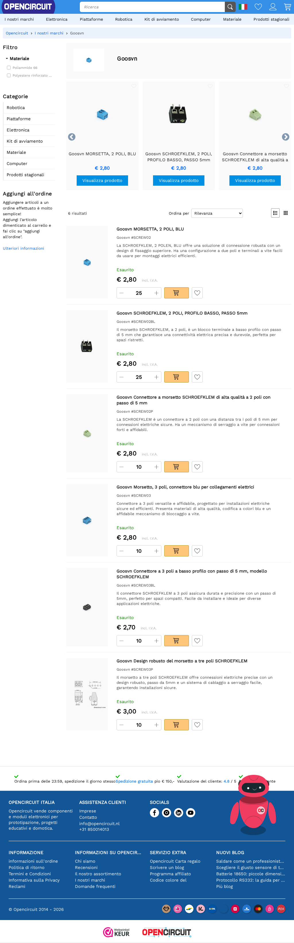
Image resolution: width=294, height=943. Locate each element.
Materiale (232, 19)
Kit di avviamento (161, 19)
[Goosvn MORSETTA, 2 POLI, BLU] (87, 262)
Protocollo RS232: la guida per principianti (250, 880)
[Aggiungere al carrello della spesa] (176, 292)
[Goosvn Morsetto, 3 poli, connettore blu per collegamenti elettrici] (87, 520)
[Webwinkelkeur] (116, 932)
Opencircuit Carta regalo (175, 861)
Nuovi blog (230, 852)
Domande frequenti (95, 886)
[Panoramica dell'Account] (269, 7)
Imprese (87, 811)
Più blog (224, 886)
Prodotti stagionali (271, 19)
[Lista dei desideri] (254, 7)
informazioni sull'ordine (33, 861)
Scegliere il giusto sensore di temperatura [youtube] (250, 867)
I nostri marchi (19, 19)
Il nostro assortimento (98, 873)
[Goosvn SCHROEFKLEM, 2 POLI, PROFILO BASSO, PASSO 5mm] (87, 346)
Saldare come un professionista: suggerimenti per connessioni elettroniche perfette (250, 861)
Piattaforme (91, 19)
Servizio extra (168, 852)
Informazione (26, 852)
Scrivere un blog (167, 867)
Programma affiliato (170, 873)
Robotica (123, 19)
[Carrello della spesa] (283, 7)
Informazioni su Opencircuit (109, 852)
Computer (201, 19)
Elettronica (56, 19)
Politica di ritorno (27, 867)
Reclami (17, 886)
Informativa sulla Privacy (34, 880)
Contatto (88, 817)
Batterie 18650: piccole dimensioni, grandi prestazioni (250, 873)
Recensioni (86, 867)
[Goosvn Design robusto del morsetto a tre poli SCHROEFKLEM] (87, 694)
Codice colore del (168, 880)
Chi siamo (85, 861)
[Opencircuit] (166, 932)
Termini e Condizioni (30, 873)
